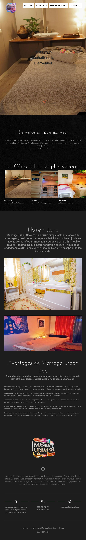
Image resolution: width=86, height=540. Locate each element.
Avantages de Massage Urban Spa (43, 528)
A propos (41, 5)
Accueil (28, 5)
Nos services (57, 5)
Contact (75, 5)
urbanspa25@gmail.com (70, 507)
